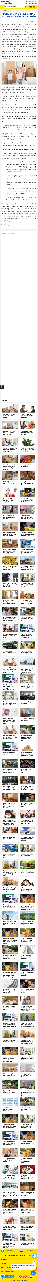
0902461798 (30, 1255)
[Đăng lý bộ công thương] (9, 1276)
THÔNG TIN (4, 1259)
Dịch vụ (3, 1263)
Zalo (34, 1256)
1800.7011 (19, 1255)
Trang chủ (4, 10)
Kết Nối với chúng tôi (7, 1271)
